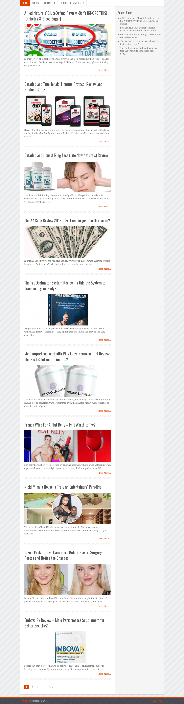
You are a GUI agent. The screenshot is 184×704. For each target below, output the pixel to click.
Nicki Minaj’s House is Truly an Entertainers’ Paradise (62, 487)
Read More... (104, 70)
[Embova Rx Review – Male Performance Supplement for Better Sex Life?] (67, 647)
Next (51, 687)
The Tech (25, 701)
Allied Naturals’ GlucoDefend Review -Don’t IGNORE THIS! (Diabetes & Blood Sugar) (65, 15)
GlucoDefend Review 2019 (72, 3)
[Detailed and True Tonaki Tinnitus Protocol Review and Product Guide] (67, 111)
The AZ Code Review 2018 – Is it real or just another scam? (67, 220)
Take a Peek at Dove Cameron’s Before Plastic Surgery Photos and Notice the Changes (63, 555)
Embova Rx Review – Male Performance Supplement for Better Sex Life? (64, 623)
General (36, 3)
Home (25, 3)
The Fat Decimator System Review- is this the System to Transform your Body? (64, 285)
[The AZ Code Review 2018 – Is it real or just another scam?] (67, 242)
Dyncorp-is (158, 701)
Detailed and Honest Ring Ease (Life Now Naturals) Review (66, 155)
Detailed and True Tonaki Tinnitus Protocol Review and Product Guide (63, 87)
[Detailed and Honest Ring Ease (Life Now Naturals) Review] (67, 176)
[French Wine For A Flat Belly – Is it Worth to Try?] (67, 446)
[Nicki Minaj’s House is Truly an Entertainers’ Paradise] (67, 508)
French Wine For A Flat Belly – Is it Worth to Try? (60, 425)
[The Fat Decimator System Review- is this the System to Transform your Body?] (67, 309)
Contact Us (49, 3)
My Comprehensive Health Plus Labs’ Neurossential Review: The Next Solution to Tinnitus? (67, 356)
